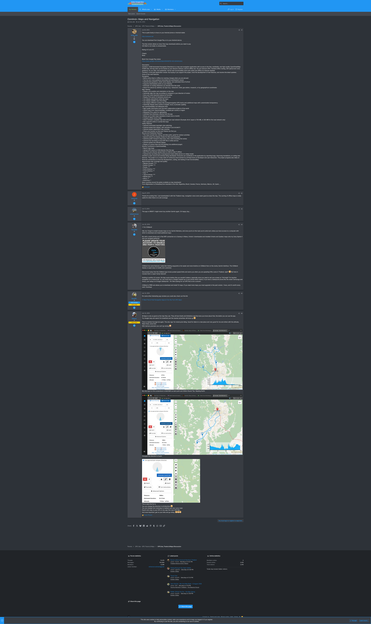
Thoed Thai (173, 576)
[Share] (239, 30)
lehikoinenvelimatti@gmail (156, 566)
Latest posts (174, 556)
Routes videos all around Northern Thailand (183, 560)
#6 (242, 313)
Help (231, 617)
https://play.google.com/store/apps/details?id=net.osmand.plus (162, 61)
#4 (242, 224)
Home (236, 617)
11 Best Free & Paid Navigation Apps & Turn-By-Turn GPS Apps (162, 300)
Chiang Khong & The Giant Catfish (180, 568)
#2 (242, 193)
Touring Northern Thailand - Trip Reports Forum (184, 587)
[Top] (239, 616)
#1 (242, 30)
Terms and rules (215, 617)
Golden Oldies (174, 571)
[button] (151, 9)
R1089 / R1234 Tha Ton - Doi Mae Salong (182, 591)
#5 (242, 293)
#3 (242, 209)
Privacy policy (225, 617)
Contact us (206, 617)
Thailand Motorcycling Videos (179, 563)
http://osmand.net (147, 36)
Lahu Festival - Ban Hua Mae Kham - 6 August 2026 (186, 583)
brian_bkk (132, 22)
